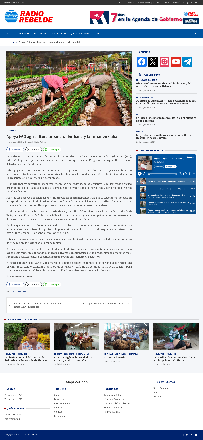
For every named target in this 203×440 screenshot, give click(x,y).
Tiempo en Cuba (112, 395)
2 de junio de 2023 (14, 142)
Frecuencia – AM (13, 395)
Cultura (156, 2)
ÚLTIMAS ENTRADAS (149, 74)
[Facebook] (184, 2)
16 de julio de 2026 (112, 361)
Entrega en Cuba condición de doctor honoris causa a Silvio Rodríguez (37, 305)
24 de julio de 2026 (62, 364)
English (101, 33)
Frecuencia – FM (13, 399)
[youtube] (176, 61)
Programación (12, 419)
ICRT (156, 392)
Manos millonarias (115, 357)
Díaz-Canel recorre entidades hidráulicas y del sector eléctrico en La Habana (163, 85)
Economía (176, 2)
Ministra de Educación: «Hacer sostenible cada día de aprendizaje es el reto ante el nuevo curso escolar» (166, 103)
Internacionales (144, 2)
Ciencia (166, 2)
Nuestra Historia (12, 414)
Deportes (130, 2)
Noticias (39, 33)
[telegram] (187, 61)
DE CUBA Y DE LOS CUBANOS (22, 319)
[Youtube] (196, 2)
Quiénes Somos (80, 33)
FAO (24, 291)
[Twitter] (192, 2)
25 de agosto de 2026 (14, 364)
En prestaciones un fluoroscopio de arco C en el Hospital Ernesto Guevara (164, 136)
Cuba (121, 2)
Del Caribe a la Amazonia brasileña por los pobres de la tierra (174, 359)
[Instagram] (188, 2)
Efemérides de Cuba (114, 407)
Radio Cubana (160, 388)
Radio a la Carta (112, 411)
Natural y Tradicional (115, 399)
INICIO (10, 33)
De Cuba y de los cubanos (15, 354)
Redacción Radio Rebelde (36, 142)
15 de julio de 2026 (161, 364)
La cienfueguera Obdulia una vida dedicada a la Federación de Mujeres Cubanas (25, 360)
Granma (157, 396)
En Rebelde (57, 33)
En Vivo (22, 33)
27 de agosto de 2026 (145, 90)
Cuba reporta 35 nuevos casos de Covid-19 (102, 303)
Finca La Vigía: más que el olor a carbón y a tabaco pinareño (73, 359)
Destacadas (141, 80)
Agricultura (16, 291)
